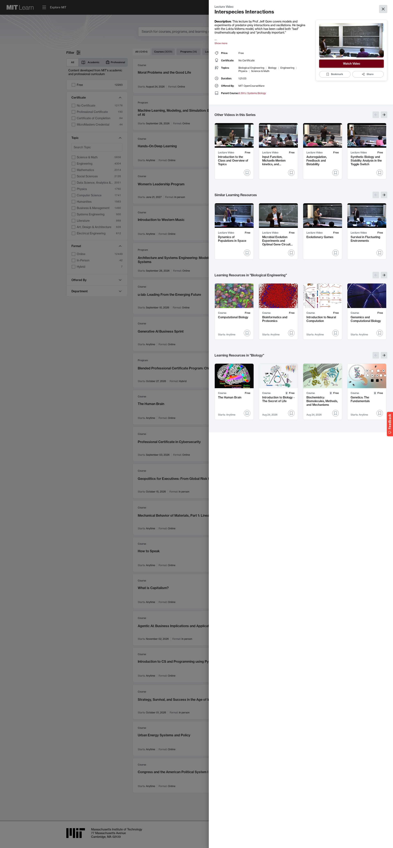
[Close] (383, 9)
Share (370, 74)
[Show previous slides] (376, 114)
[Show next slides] (384, 114)
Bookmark (337, 74)
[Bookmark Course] (247, 333)
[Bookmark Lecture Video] (247, 172)
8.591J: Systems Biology (252, 93)
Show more (221, 43)
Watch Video (351, 63)
